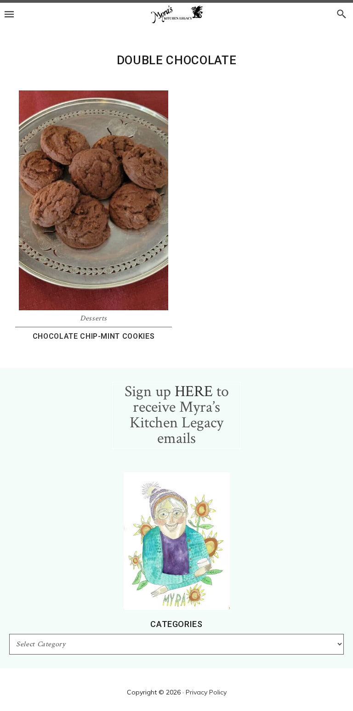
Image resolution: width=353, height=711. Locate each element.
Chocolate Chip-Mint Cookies (94, 336)
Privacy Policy (206, 692)
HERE (194, 391)
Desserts (93, 318)
